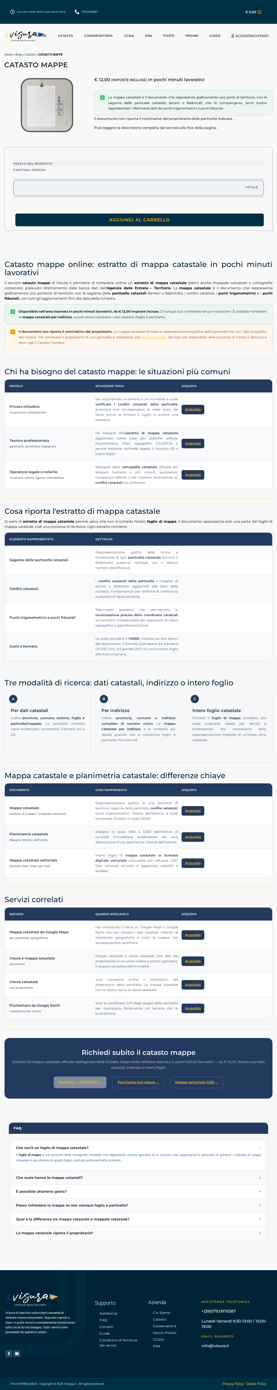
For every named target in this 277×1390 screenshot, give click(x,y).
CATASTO (65, 36)
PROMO (191, 36)
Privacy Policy (233, 1384)
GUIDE (214, 36)
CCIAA (129, 36)
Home (41, 36)
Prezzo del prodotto (33, 163)
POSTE (168, 36)
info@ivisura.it (215, 1345)
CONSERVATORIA (98, 36)
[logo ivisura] (24, 36)
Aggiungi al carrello (139, 219)
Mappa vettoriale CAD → (197, 1082)
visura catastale (153, 337)
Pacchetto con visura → (138, 1082)
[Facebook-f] (8, 1353)
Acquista (193, 409)
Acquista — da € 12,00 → (80, 1082)
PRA (148, 36)
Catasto (30, 54)
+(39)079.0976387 (218, 1311)
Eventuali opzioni (29, 170)
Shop (18, 54)
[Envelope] (16, 1353)
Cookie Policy (256, 1384)
